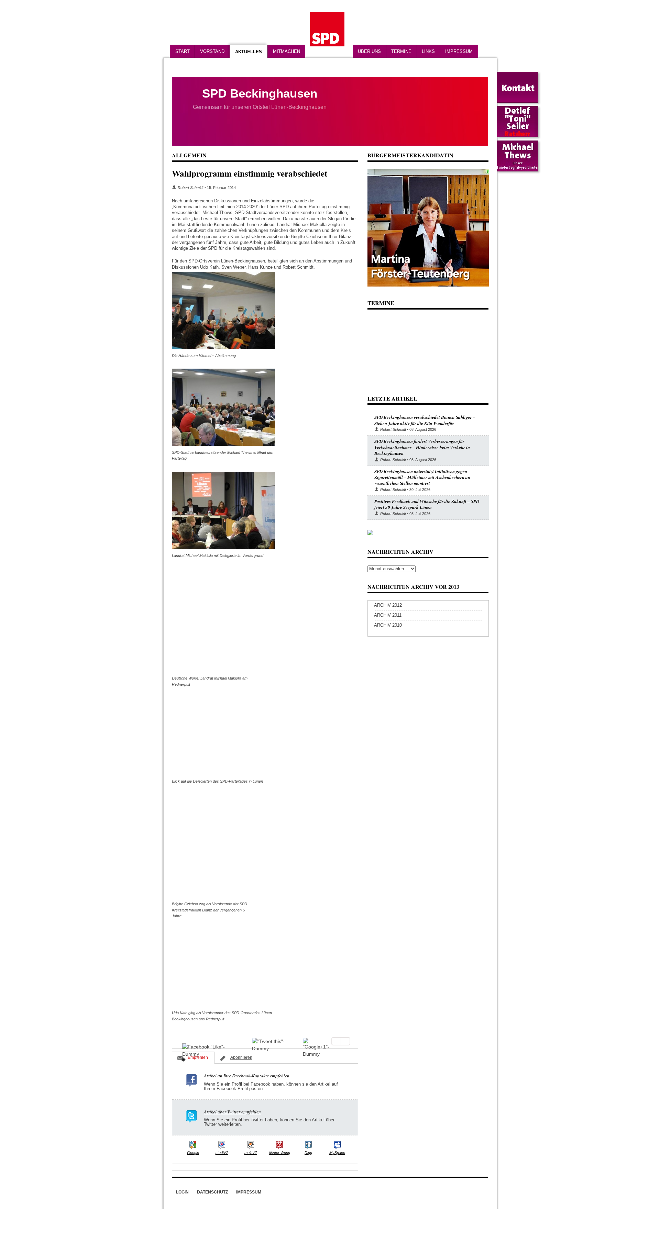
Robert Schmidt (191, 188)
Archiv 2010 (388, 625)
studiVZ (222, 1153)
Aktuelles (248, 51)
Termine (401, 51)
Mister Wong (279, 1153)
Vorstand (212, 51)
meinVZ (250, 1153)
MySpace (337, 1153)
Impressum (459, 51)
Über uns (369, 51)
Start (182, 51)
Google (193, 1153)
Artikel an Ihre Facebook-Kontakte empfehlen (246, 1076)
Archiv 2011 (388, 615)
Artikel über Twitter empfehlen (232, 1112)
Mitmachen (286, 51)
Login (182, 1192)
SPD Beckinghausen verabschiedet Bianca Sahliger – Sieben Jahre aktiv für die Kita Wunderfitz (424, 420)
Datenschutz (212, 1192)
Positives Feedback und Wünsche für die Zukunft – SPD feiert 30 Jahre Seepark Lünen (426, 504)
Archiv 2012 (388, 605)
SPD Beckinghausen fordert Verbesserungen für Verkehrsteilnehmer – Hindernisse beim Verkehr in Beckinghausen (422, 447)
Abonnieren (241, 1057)
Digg (308, 1153)
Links (428, 51)
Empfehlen (198, 1057)
